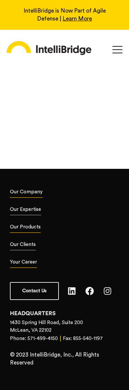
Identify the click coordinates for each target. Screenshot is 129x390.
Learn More (77, 19)
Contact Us (34, 290)
